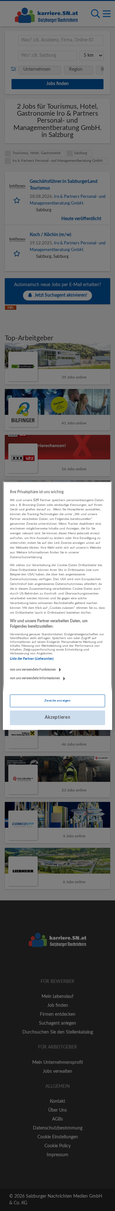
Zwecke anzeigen (57, 700)
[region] (57, 605)
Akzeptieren (58, 717)
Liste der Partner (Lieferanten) (32, 658)
